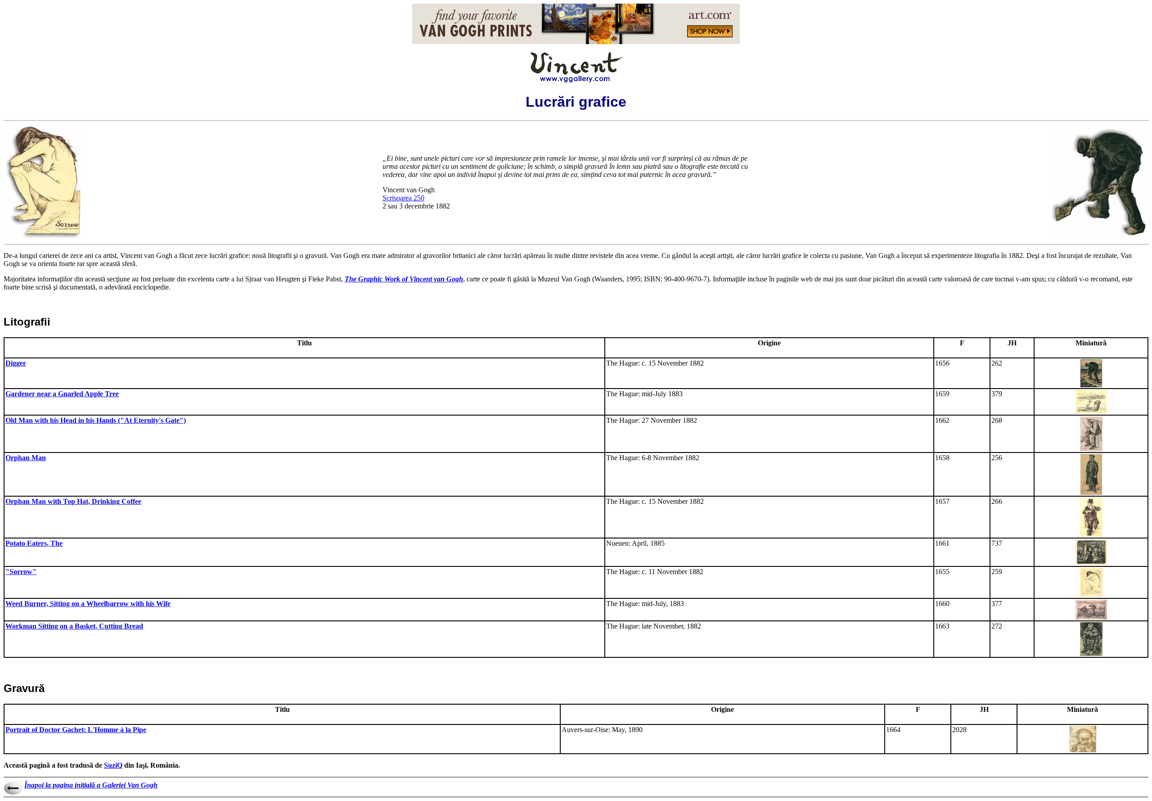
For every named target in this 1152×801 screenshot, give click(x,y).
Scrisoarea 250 (403, 198)
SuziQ (113, 765)
